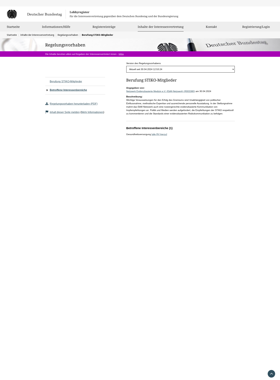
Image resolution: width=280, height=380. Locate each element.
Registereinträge (104, 27)
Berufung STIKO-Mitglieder (66, 81)
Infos (121, 54)
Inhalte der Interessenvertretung (161, 27)
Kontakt (211, 27)
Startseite (13, 27)
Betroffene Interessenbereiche (68, 90)
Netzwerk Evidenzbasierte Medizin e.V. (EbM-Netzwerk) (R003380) (160, 91)
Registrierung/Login (256, 27)
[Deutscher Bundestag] (36, 14)
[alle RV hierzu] (159, 134)
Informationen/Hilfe (56, 27)
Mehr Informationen (92, 112)
